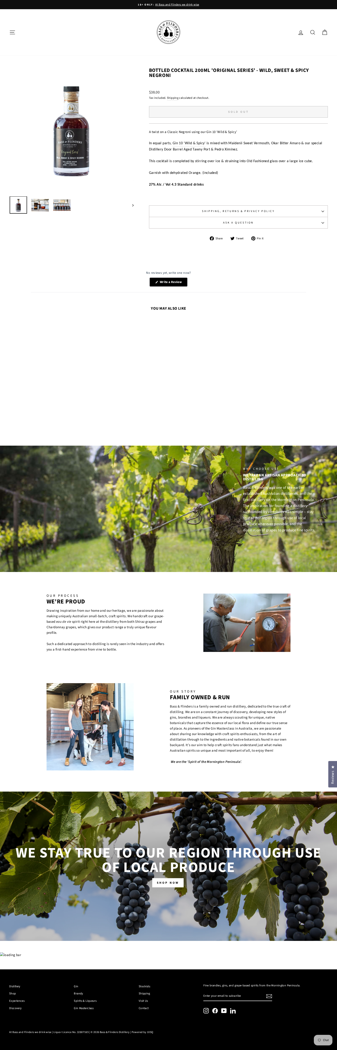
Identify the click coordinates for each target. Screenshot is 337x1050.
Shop (12, 993)
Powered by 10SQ (142, 1032)
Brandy (78, 993)
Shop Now (168, 883)
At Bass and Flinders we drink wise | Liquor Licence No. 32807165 (49, 1032)
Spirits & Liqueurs (85, 1001)
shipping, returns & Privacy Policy (238, 211)
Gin (76, 986)
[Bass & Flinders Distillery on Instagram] (206, 1010)
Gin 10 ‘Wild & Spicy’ (189, 143)
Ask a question (238, 223)
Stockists (144, 986)
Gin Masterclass (84, 1008)
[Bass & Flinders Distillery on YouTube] (224, 1010)
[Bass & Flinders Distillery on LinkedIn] (233, 1010)
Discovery (15, 1008)
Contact (144, 1008)
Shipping (172, 98)
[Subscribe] (269, 996)
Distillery (14, 986)
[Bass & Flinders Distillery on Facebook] (215, 1010)
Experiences (17, 1001)
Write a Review (173, 283)
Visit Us (143, 1001)
